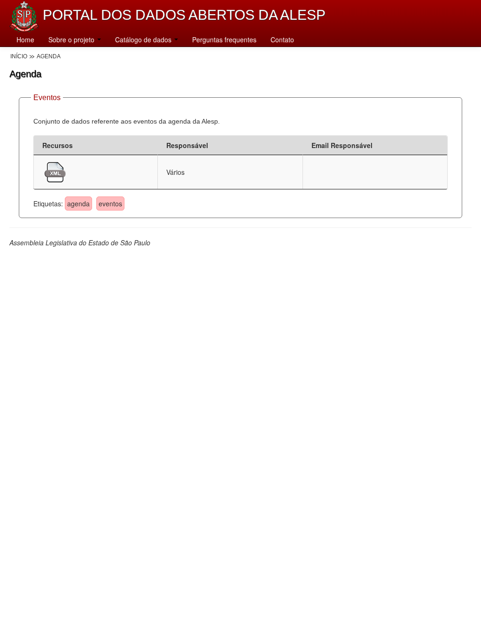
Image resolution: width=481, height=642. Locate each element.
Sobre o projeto (72, 39)
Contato (282, 39)
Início (18, 56)
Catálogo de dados (144, 39)
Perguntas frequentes (224, 39)
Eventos (47, 98)
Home (25, 39)
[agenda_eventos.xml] (55, 171)
